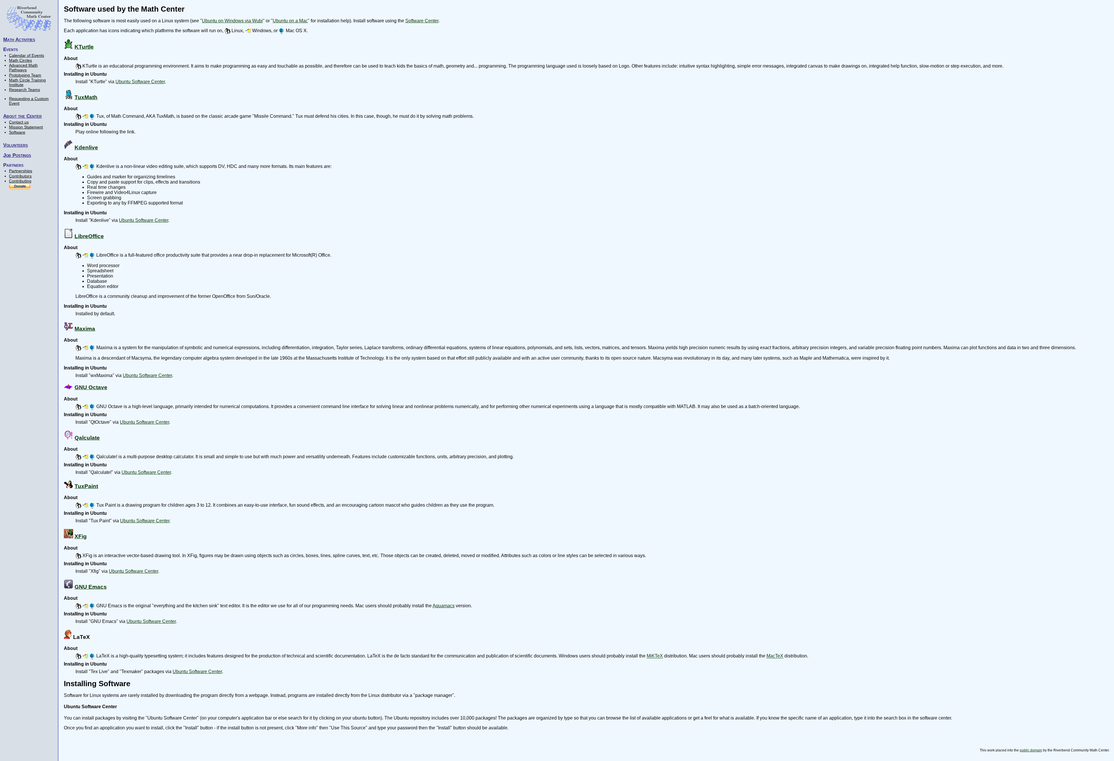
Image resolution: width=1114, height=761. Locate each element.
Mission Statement (26, 127)
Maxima (85, 329)
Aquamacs (444, 605)
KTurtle (84, 47)
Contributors (20, 176)
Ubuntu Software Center (140, 81)
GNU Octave (91, 387)
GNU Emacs (91, 587)
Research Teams (24, 89)
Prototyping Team (25, 75)
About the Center (22, 116)
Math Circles (20, 60)
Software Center (421, 20)
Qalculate (87, 438)
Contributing (20, 181)
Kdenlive (86, 147)
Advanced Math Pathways (23, 67)
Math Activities (19, 39)
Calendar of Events (26, 55)
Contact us (19, 122)
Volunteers (15, 145)
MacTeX (774, 656)
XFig (81, 536)
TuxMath (86, 97)
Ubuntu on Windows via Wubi (232, 20)
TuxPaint (86, 486)
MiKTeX (655, 656)
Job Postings (17, 155)
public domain (1031, 750)
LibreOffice (89, 236)
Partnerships (20, 170)
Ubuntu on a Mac (290, 20)
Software (17, 132)
